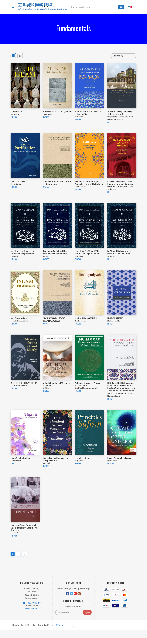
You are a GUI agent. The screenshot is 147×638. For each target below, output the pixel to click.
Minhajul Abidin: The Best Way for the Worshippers (56, 384)
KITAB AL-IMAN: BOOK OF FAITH (86, 318)
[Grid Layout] (13, 55)
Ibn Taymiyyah (80, 321)
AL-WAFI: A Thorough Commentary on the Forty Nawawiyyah (120, 112)
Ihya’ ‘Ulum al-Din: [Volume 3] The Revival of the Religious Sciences (87, 252)
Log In (121, 7)
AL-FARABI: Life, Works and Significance (57, 111)
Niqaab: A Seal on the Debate (21, 458)
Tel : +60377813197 (31, 603)
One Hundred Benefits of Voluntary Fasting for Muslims (55, 459)
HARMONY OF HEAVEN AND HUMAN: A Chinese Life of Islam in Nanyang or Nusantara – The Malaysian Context (120, 184)
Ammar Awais (80, 187)
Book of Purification (18, 181)
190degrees (59, 625)
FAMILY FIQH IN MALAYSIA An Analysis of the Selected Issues (57, 182)
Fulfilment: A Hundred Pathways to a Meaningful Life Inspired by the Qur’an (89, 182)
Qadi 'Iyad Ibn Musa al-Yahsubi (86, 388)
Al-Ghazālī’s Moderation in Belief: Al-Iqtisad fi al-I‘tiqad (88, 112)
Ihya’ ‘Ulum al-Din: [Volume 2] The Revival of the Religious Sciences (55, 252)
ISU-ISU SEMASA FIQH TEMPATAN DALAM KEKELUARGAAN (55, 319)
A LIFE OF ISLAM (16, 111)
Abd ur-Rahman (16, 184)
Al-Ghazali (79, 117)
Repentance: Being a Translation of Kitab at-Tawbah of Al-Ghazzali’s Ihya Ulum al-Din (24, 528)
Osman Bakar (48, 114)
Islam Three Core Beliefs (19, 318)
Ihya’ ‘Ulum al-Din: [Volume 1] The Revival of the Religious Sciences (22, 252)
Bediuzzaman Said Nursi (19, 386)
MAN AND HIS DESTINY (115, 318)
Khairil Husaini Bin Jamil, (116, 391)
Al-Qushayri (79, 461)
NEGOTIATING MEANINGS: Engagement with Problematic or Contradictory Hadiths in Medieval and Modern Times (121, 385)
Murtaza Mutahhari (114, 321)
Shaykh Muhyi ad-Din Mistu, (117, 117)
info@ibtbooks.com (31, 608)
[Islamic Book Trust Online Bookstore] (42, 6)
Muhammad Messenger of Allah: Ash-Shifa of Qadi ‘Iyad (88, 384)
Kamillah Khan (16, 461)
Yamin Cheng (15, 114)
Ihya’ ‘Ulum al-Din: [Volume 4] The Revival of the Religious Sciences (119, 252)
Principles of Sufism (82, 458)
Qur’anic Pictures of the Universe (119, 458)
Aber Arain (46, 463)
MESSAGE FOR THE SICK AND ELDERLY (24, 383)
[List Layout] (20, 55)
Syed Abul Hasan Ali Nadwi (20, 321)
